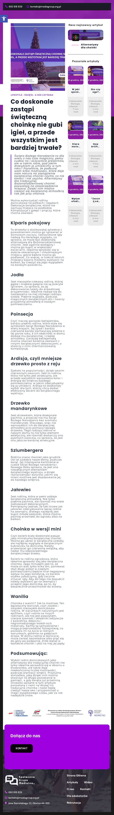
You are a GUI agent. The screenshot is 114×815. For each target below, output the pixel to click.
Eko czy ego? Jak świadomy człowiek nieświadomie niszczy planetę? (95, 90)
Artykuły (72, 782)
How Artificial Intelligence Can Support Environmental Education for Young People (95, 145)
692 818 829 (15, 6)
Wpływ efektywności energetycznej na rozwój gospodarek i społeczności (75, 200)
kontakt (21, 748)
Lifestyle (73, 106)
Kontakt (85, 789)
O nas (70, 789)
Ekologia (75, 104)
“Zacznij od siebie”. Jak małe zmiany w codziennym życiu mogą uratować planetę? (95, 200)
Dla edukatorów (77, 796)
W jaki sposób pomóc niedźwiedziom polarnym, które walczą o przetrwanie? (75, 90)
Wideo (88, 782)
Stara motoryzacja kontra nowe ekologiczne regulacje (75, 145)
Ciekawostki (75, 101)
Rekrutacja (74, 803)
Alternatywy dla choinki (89, 46)
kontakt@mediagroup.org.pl (45, 6)
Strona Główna (76, 775)
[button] (4, 18)
